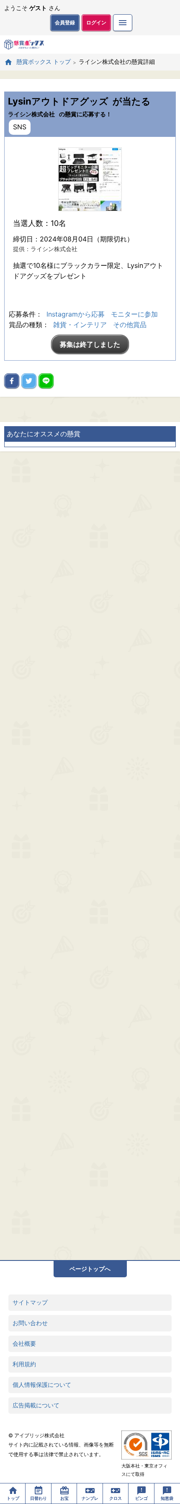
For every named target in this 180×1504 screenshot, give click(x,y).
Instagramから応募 (75, 314)
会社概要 (24, 1343)
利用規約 (24, 1364)
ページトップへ (90, 1268)
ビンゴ (141, 1498)
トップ (13, 1498)
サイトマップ (30, 1302)
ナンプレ (90, 1498)
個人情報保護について (42, 1384)
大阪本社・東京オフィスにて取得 (144, 1470)
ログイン (96, 22)
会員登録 (65, 22)
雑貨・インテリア (80, 324)
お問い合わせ (30, 1322)
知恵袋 (167, 1498)
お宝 (64, 1498)
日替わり (38, 1498)
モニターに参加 (134, 314)
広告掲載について (36, 1405)
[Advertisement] (90, 856)
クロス (115, 1498)
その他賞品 (130, 324)
